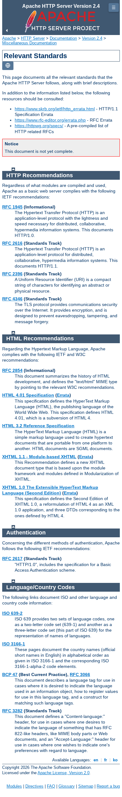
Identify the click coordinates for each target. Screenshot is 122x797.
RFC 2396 (12, 273)
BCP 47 (10, 674)
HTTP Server (33, 38)
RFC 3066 (80, 674)
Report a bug (108, 786)
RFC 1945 (12, 206)
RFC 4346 (12, 298)
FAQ (51, 786)
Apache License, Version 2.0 (63, 772)
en (95, 760)
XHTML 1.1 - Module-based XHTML (39, 456)
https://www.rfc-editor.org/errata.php (50, 120)
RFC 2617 (12, 558)
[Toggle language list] (7, 66)
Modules (14, 786)
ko (115, 760)
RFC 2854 (12, 370)
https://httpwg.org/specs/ (39, 125)
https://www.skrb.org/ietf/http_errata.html (55, 108)
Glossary (66, 786)
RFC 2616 (12, 243)
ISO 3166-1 (13, 643)
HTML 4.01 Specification (28, 395)
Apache (9, 38)
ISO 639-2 (12, 613)
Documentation (63, 38)
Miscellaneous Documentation (29, 43)
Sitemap (85, 786)
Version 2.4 (92, 38)
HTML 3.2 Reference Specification (38, 425)
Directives (34, 786)
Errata (63, 395)
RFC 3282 (12, 710)
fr (105, 760)
